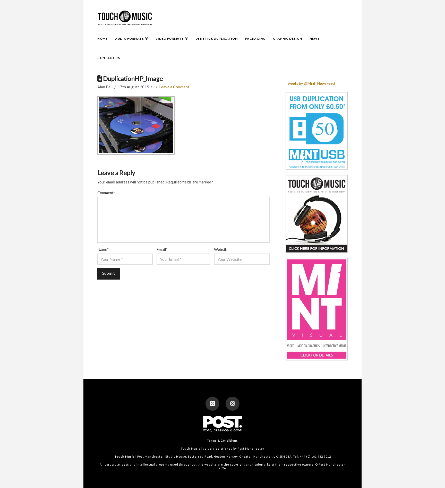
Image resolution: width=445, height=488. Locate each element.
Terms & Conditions (222, 440)
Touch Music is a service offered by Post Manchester (222, 448)
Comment (106, 192)
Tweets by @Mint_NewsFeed (310, 83)
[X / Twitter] (212, 404)
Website (221, 249)
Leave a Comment (174, 87)
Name (103, 249)
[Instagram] (232, 404)
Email (162, 249)
